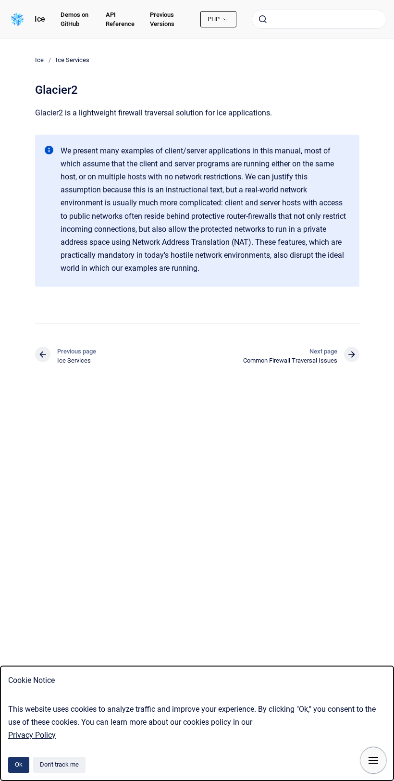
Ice (40, 19)
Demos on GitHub (74, 19)
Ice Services (72, 59)
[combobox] (319, 19)
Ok (19, 764)
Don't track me (59, 764)
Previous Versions (162, 19)
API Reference (120, 19)
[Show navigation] (373, 760)
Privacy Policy (32, 735)
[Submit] (263, 19)
